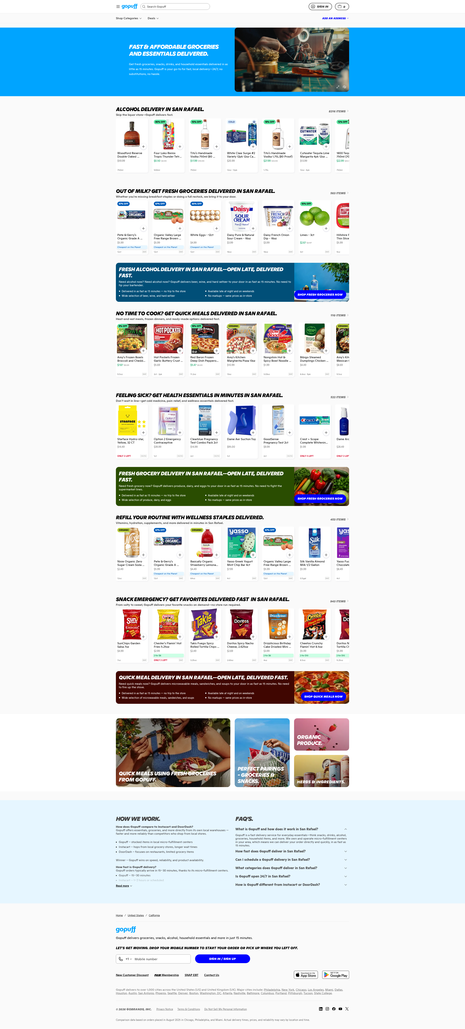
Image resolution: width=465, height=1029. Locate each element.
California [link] (154, 915)
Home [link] (119, 915)
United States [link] (136, 915)
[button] (342, 6)
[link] (130, 6)
